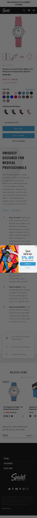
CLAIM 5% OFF (28, 263)
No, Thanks (28, 267)
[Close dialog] (36, 246)
